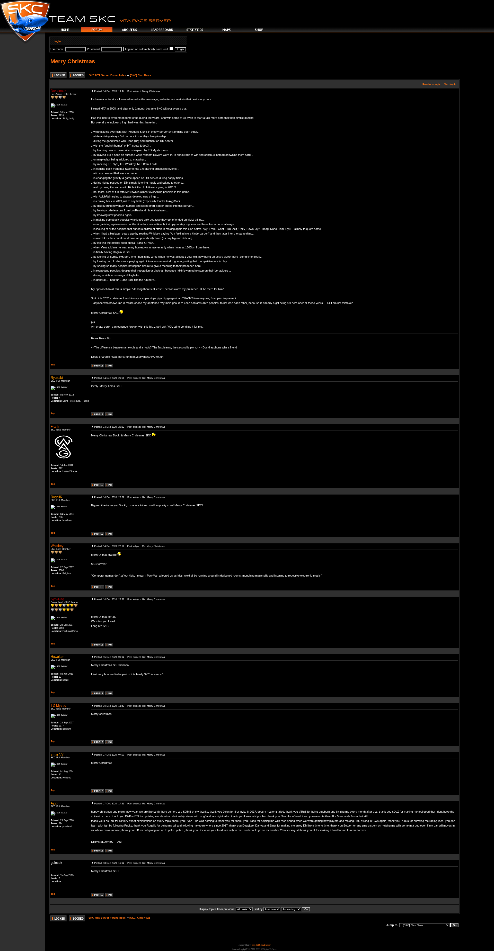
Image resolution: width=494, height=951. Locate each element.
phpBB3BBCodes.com (261, 945)
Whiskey (57, 546)
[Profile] (97, 366)
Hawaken (57, 657)
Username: (57, 49)
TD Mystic (58, 705)
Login (57, 41)
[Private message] (109, 366)
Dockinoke (58, 91)
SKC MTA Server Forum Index (107, 75)
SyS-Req (57, 599)
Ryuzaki (57, 378)
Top (53, 364)
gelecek (56, 863)
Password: (93, 49)
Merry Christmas (72, 61)
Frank (55, 426)
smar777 (57, 754)
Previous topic (431, 84)
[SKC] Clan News (140, 75)
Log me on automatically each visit (147, 49)
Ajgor (54, 803)
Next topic (450, 84)
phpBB (245, 949)
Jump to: (392, 925)
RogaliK (56, 497)
